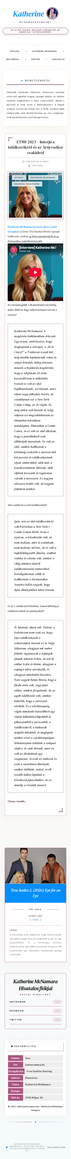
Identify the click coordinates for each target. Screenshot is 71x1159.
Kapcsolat (58, 59)
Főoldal (15, 51)
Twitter (15, 1019)
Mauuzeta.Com (56, 1147)
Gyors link (35, 916)
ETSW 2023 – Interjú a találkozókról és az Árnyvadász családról (35, 147)
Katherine (28, 13)
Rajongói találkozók (27, 184)
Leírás (13, 930)
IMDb (35, 919)
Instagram (17, 1002)
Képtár (35, 59)
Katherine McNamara (44, 51)
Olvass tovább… (17, 801)
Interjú (18, 178)
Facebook (16, 1010)
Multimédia (12, 59)
